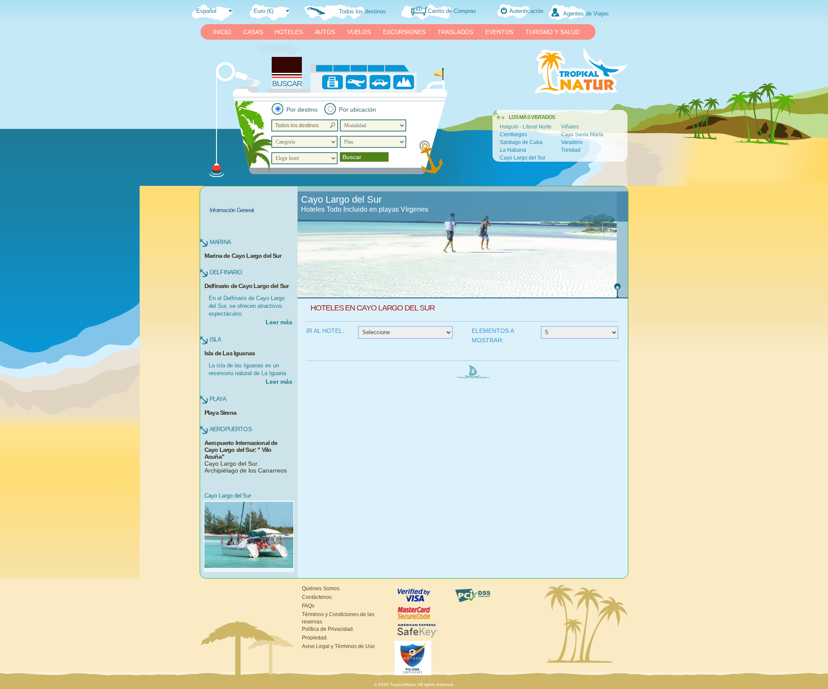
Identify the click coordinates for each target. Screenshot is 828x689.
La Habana (513, 150)
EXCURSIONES (404, 31)
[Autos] (380, 82)
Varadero (572, 142)
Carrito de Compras (452, 11)
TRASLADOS (455, 31)
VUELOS (359, 31)
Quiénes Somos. (321, 589)
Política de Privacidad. (328, 629)
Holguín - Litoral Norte (526, 127)
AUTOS (325, 31)
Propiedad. (315, 638)
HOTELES (288, 31)
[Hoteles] (332, 82)
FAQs (308, 606)
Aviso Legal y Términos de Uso (338, 646)
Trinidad (570, 150)
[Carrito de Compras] (425, 10)
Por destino (301, 109)
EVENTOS (499, 31)
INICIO (222, 31)
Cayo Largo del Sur (523, 158)
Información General (232, 210)
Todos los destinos (362, 11)
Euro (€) (263, 11)
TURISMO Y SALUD (552, 31)
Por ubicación (357, 109)
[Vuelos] (356, 82)
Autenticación (526, 11)
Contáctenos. (317, 597)
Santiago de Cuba (521, 142)
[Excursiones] (403, 82)
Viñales (570, 127)
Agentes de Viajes (586, 13)
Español (206, 11)
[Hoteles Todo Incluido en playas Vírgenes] (463, 244)
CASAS (253, 31)
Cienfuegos (513, 135)
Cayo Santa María (582, 135)
